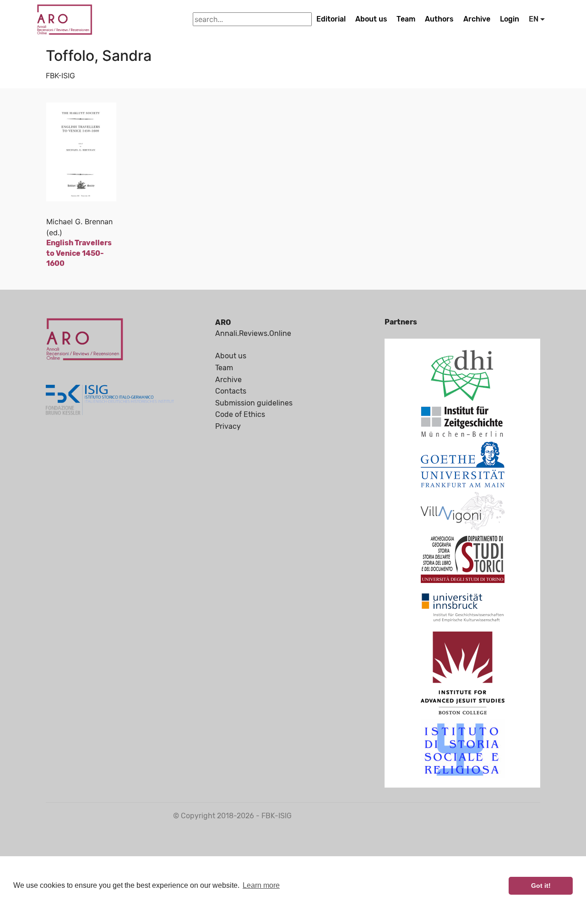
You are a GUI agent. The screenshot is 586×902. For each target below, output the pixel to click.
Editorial (331, 19)
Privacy (228, 426)
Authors (439, 19)
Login (509, 19)
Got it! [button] (541, 885)
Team (405, 19)
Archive (476, 19)
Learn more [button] (261, 885)
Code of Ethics (240, 414)
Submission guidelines (254, 403)
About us (371, 19)
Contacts (230, 391)
